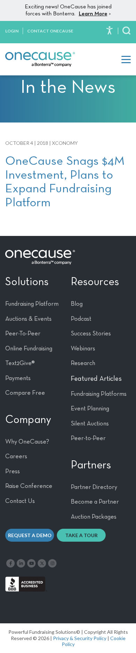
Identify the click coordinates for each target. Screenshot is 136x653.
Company (28, 419)
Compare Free (25, 393)
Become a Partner (95, 502)
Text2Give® (20, 363)
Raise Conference (28, 486)
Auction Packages (93, 517)
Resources (95, 282)
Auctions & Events (28, 319)
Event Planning (90, 409)
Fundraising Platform (32, 304)
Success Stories (91, 334)
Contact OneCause (50, 31)
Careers (16, 456)
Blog (77, 304)
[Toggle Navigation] (126, 59)
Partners (91, 465)
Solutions (26, 282)
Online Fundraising (28, 349)
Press (12, 471)
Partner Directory (94, 487)
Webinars (83, 349)
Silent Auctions (90, 424)
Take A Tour (81, 535)
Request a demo (30, 535)
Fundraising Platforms (99, 394)
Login (11, 31)
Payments (18, 378)
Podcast (81, 319)
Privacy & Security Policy (79, 638)
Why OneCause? (27, 442)
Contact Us (20, 501)
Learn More (93, 14)
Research (83, 363)
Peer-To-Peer (22, 334)
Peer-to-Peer (88, 438)
